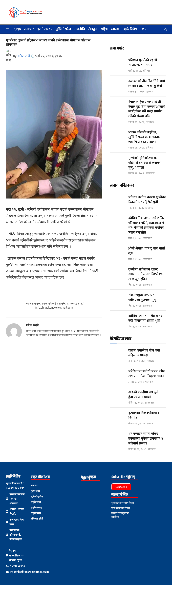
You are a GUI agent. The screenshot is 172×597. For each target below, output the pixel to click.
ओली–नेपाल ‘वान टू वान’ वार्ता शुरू (146, 251)
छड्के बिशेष (130, 29)
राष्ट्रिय (104, 29)
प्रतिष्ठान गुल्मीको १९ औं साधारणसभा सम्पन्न (143, 62)
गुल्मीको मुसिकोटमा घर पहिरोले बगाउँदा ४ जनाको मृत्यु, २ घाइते (144, 163)
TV (142, 29)
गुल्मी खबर (43, 29)
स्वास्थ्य (115, 29)
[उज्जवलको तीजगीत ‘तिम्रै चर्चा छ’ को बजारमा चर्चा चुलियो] (117, 84)
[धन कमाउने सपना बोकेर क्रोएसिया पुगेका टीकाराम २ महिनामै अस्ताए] (117, 437)
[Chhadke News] (25, 12)
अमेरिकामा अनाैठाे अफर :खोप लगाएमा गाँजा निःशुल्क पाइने (146, 374)
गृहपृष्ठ (17, 29)
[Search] (165, 29)
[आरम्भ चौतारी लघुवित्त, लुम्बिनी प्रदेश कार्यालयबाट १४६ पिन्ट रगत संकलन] (117, 135)
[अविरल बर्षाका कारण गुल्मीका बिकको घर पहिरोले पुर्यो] (117, 200)
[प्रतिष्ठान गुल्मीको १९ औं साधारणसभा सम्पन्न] (117, 63)
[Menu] (7, 29)
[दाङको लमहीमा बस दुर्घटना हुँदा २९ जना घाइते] (117, 395)
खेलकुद (92, 29)
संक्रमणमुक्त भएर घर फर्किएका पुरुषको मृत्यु (142, 297)
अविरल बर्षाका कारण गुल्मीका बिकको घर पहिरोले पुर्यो (147, 200)
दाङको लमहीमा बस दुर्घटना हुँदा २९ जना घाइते (145, 394)
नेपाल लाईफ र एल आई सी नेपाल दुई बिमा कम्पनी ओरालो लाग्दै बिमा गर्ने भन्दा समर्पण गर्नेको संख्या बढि (146, 109)
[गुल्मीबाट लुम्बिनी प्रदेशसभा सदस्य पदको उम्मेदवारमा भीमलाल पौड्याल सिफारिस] (54, 197)
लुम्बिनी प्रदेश (63, 29)
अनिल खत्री (23, 56)
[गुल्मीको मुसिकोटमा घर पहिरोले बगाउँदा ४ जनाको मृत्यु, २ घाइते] (117, 161)
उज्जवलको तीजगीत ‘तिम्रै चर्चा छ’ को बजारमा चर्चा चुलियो (146, 83)
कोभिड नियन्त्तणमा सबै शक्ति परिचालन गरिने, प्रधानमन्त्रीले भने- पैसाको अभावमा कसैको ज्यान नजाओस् (146, 225)
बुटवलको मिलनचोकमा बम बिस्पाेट (145, 415)
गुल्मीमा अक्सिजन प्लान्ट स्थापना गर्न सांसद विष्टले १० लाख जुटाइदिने (145, 274)
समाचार (29, 29)
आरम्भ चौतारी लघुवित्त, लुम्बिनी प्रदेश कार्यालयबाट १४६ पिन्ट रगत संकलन (144, 137)
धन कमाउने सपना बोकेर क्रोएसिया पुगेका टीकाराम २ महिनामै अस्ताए (145, 438)
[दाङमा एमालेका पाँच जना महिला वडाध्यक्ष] (117, 353)
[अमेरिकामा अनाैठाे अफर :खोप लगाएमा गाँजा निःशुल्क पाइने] (117, 374)
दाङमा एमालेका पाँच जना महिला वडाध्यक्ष (144, 353)
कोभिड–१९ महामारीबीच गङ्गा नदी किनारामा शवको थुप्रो (146, 318)
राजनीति (79, 29)
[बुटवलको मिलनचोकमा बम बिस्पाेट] (117, 416)
